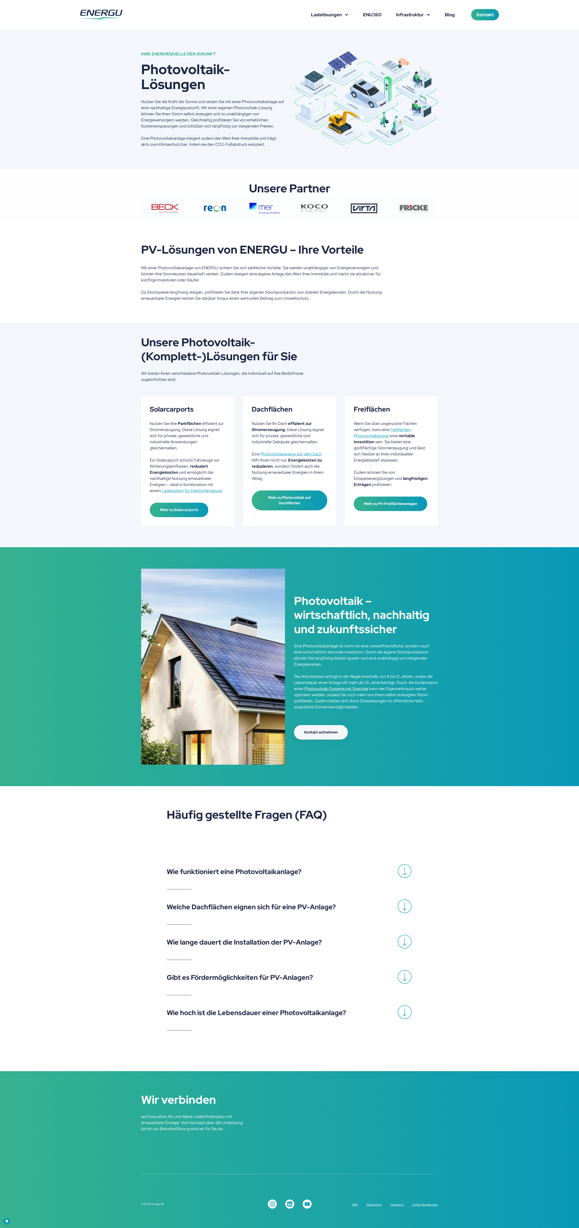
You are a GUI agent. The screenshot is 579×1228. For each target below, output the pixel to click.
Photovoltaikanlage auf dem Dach (291, 454)
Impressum (396, 1205)
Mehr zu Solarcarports (179, 509)
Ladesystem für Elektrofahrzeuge (192, 490)
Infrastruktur (410, 15)
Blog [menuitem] (450, 15)
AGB (355, 1205)
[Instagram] (272, 1204)
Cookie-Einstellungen (425, 1205)
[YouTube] (307, 1204)
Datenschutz (374, 1205)
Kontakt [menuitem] (485, 15)
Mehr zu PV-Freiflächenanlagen (390, 503)
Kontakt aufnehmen (321, 732)
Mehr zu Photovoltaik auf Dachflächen (289, 500)
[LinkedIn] (289, 1204)
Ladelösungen (327, 15)
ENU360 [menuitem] (372, 15)
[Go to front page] (101, 15)
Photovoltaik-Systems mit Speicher (336, 688)
